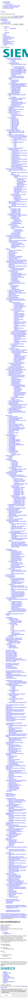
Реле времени (14, 278)
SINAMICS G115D (15, 212)
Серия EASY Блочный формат (16, 417)
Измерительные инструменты (18, 407)
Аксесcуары (11, 895)
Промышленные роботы (11, 472)
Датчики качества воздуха (20, 306)
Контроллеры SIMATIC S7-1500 (18, 70)
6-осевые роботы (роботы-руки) (16, 475)
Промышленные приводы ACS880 (17, 693)
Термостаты (14, 345)
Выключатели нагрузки (14, 744)
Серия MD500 (12, 449)
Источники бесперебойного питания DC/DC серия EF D (17, 592)
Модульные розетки (13, 749)
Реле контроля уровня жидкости (16, 761)
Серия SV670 (14, 464)
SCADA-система (10, 574)
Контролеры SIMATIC (14, 63)
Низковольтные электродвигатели (14, 680)
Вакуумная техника (13, 516)
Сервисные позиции (13, 149)
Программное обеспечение (15, 213)
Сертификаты (13, 28)
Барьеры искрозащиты (11, 597)
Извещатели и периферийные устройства (20, 355)
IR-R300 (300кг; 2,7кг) (19, 503)
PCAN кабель (9, 665)
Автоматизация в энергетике (12, 235)
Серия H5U (11, 433)
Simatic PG (13, 97)
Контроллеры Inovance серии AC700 (17, 420)
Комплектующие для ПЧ (14, 642)
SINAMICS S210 (15, 222)
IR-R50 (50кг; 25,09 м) (19, 492)
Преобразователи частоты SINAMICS (15, 168)
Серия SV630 (14, 461)
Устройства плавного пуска (15, 291)
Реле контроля (14, 279)
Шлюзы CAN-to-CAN (14, 878)
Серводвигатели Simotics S (17, 142)
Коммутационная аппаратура (18, 385)
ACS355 (13, 699)
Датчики (11, 517)
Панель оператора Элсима (17, 573)
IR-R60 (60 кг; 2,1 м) (19, 493)
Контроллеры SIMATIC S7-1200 (18, 69)
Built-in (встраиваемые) (16, 620)
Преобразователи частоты (12, 434)
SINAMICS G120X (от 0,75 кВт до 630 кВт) (20, 190)
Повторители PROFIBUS (12, 805)
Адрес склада (4, 987)
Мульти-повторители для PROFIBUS (17, 809)
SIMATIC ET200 (15, 80)
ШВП (10, 540)
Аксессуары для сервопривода (16, 471)
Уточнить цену (4, 930)
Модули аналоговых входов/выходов (17, 888)
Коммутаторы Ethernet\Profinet (13, 830)
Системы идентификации (15, 111)
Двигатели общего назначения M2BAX (18, 682)
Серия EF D (11, 584)
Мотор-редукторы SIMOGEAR (16, 148)
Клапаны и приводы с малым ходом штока (19, 316)
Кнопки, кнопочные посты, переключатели (15, 782)
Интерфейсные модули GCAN (13, 910)
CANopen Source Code (11, 678)
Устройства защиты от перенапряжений (16, 382)
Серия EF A (11, 577)
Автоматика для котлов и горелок (16, 366)
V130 (12, 628)
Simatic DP (13, 82)
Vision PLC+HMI (13, 623)
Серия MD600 (12, 436)
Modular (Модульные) (16, 622)
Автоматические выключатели (16, 262)
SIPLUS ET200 (14, 125)
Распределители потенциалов (15, 893)
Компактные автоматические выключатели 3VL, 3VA (15, 373)
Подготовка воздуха (13, 510)
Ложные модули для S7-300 (15, 865)
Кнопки (10, 758)
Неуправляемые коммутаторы (16, 831)
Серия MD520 (12, 437)
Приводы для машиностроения (16, 698)
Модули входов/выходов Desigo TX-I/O (19, 337)
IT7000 (10, 456)
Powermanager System (16, 405)
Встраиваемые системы (8, 41)
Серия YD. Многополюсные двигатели (15, 709)
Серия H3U (11, 431)
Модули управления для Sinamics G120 (21, 181)
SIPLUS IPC (14, 127)
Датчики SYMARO (15, 302)
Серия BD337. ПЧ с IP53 (11, 907)
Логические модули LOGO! (15, 59)
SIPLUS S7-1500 (15, 123)
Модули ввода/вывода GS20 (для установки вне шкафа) (16, 426)
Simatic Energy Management (17, 76)
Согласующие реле (15, 281)
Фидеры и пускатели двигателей (16, 290)
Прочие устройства (18, 362)
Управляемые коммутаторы (15, 833)
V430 (12, 625)
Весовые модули (12, 890)
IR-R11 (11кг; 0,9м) (18, 484)
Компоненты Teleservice (11, 839)
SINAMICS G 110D (15, 208)
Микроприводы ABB (14, 690)
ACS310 (13, 686)
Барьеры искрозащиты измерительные (16, 607)
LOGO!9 (13, 61)
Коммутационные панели (17, 554)
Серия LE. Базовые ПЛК (11, 899)
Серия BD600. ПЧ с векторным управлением (16, 906)
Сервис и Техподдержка (8, 37)
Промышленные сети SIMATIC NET (17, 98)
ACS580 (13, 689)
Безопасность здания (13, 348)
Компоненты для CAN (11, 873)
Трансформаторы (15, 289)
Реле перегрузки (15, 280)
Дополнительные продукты (20, 330)
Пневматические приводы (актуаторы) (18, 515)
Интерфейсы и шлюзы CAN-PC (13, 674)
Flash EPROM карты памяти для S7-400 (18, 857)
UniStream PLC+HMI (13, 619)
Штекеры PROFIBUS (11, 798)
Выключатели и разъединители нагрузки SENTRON (16, 401)
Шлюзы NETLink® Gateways (12, 834)
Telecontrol (13, 75)
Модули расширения (16, 552)
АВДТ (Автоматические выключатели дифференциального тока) (18, 738)
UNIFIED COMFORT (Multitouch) (19, 86)
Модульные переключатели (15, 748)
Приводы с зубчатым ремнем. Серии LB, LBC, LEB (18, 527)
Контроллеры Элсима (16, 569)
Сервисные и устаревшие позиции (17, 363)
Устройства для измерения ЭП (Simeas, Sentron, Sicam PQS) (18, 241)
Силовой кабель (18, 229)
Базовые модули (12, 894)
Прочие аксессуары (15, 454)
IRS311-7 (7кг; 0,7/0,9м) (19, 479)
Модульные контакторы (14, 759)
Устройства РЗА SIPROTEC (15, 236)
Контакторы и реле (13, 270)
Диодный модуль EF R (16, 583)
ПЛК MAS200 (9, 793)
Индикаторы (12, 757)
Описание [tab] (5, 932)
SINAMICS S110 (15, 217)
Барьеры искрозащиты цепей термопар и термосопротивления (19, 609)
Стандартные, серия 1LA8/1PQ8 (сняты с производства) (18, 164)
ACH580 (13, 697)
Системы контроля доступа (17, 351)
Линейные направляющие (12, 520)
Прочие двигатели (15, 157)
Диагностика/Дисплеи (11, 667)
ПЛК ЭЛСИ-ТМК (13, 561)
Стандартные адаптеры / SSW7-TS (17, 849)
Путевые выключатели (14, 787)
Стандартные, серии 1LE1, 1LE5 (16, 131)
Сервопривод (9, 459)
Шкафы (8, 614)
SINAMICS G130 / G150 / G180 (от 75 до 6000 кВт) (18, 195)
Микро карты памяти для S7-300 (16, 856)
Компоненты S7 (9, 853)
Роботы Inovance (7, 42)
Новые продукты (7, 972)
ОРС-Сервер (9, 838)
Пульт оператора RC (10, 657)
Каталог (5, 34)
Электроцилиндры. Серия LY (18, 531)
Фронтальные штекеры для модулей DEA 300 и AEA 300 (17, 868)
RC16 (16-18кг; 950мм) (11, 653)
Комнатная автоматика (19, 335)
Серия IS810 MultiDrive (16, 466)
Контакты (5, 40)
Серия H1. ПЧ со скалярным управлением (16, 905)
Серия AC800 (12, 421)
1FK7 (15, 144)
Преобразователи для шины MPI (16, 881)
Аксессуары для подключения (16, 518)
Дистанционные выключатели (18, 390)
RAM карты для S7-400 (14, 859)
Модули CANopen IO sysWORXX (14, 670)
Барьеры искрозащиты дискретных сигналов (16, 602)
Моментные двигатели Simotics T (19, 137)
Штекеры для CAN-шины (15, 877)
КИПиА (8, 249)
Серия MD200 (12, 445)
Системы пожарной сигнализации (19, 352)
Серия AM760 (12, 422)
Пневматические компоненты (13, 509)
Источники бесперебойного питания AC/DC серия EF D (17, 595)
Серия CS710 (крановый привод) (16, 444)
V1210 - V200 (14, 624)
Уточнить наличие (5, 927)
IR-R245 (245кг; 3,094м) (19, 501)
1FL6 (15, 145)
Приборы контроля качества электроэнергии (17, 245)
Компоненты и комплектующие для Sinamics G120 (21, 184)
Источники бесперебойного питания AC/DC (17, 580)
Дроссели (13, 287)
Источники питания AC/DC (17, 578)
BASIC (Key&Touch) (16, 87)
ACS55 (13, 692)
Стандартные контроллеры (17, 343)
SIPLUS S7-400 (14, 121)
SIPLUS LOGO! (15, 118)
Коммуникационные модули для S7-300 (18, 866)
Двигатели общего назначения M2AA (17, 681)
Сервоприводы (12, 645)
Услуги (5, 35)
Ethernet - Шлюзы (13, 836)
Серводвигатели (12, 467)
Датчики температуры (19, 303)
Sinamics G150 (17, 197)
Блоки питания (14, 285)
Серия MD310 (12, 448)
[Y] (21, 16)
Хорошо (6, 995)
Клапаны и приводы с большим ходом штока (19, 314)
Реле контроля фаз (13, 763)
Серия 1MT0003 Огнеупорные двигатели (15, 713)
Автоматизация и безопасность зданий (15, 298)
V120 (12, 629)
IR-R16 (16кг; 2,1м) (18, 488)
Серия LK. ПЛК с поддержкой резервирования (13, 901)
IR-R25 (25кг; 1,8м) (18, 490)
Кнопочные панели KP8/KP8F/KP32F (15, 90)
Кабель (13, 228)
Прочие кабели (17, 231)
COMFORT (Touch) (15, 88)
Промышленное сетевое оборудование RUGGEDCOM (18, 102)
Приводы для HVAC (13, 695)
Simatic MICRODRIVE (16, 223)
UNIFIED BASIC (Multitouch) (18, 84)
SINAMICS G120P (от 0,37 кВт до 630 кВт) (20, 187)
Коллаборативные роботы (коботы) (17, 504)
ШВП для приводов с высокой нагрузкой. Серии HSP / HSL (18, 542)
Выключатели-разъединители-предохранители (16, 732)
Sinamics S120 (17, 219)
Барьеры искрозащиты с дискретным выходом (17, 604)
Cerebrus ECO (17, 360)
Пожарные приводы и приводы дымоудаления (19, 358)
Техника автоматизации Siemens (13, 58)
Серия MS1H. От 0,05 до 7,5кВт (18, 469)
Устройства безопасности (17, 269)
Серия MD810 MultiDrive (14, 441)
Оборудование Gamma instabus (18, 331)
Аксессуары (9, 791)
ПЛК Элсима (12, 568)
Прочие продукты (15, 105)
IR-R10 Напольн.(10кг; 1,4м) (20, 483)
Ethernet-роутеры (12, 840)
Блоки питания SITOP (14, 93)
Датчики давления (13, 252)
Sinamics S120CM (18, 221)
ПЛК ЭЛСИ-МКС (13, 550)
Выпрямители (14, 286)
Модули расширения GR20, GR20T (17, 427)
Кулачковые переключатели (15, 785)
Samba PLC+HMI (13, 635)
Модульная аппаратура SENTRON (17, 375)
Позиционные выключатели (18, 268)
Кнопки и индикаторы (14, 295)
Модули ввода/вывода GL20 (15, 424)
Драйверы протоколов (16, 558)
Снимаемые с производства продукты (17, 259)
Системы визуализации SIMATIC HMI (18, 83)
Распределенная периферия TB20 (13, 884)
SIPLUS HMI (14, 126)
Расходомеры (12, 253)
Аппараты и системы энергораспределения (16, 369)
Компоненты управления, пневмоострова (15, 513)
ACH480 (13, 696)
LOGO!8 (13, 60)
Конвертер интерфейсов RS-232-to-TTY (18, 883)
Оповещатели (17, 353)
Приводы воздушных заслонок (18, 332)
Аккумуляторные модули (17, 596)
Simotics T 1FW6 (18, 138)
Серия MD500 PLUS (13, 450)
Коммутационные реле (19, 393)
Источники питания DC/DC (17, 582)
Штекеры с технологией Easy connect (17, 800)
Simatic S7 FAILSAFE (16, 73)
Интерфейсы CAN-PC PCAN (13, 663)
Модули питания (15, 555)
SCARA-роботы (12, 473)
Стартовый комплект (13, 896)
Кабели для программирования (16, 828)
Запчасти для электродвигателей (16, 134)
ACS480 (13, 687)
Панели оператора (15, 233)
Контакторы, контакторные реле (18, 274)
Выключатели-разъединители (15, 730)
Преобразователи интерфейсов (13, 879)
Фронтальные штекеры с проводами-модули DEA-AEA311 (17, 870)
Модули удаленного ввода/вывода (14, 637)
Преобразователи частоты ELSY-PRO (14, 613)
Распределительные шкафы (15, 410)
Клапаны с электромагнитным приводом (18, 319)
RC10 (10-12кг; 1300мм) (11, 652)
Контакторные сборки (16, 273)
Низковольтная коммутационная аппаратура (16, 261)
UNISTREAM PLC (13, 618)
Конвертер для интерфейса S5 (16, 882)
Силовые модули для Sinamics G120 (22, 179)
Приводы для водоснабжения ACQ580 (18, 702)
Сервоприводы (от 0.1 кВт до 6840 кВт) (18, 214)
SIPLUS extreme (12, 117)
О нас (5, 28)
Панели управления (18, 359)
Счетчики (11, 889)
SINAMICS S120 (15, 218)
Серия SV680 (14, 465)
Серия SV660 (14, 462)
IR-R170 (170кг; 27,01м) (19, 499)
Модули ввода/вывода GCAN (13, 911)
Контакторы (11, 775)
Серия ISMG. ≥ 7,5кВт (16, 470)
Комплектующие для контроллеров (14, 639)
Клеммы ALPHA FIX (14, 409)
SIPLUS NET (14, 128)
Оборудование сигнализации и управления (16, 780)
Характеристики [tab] (7, 933)
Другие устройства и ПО (12, 668)
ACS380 (13, 701)
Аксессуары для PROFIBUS (12, 825)
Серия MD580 (12, 442)
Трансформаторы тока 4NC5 (15, 408)
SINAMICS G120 (15, 174)
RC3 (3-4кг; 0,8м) (10, 650)
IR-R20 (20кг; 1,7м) (18, 489)
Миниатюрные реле (13, 786)
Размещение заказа (7, 38)
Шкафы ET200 (14, 81)
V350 (12, 627)
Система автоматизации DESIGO (19, 334)
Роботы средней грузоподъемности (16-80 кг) (18, 486)
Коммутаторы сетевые (16, 560)
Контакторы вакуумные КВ (15, 776)
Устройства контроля (16, 383)
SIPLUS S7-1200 (15, 122)
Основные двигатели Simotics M (18, 139)
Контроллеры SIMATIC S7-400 (18, 72)
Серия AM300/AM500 (14, 419)
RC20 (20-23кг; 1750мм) (11, 654)
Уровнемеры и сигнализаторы (16, 256)
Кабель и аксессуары (13, 647)
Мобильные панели (16, 92)
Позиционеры (12, 255)
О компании (6, 26)
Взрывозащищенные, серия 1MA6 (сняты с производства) (19, 167)
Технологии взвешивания (15, 257)
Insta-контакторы (18, 388)
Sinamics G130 (17, 196)
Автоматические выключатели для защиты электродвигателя (17, 771)
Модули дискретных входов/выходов (17, 887)
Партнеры (6, 32)
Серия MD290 (12, 447)
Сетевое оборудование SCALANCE (16, 100)
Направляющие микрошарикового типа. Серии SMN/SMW (19, 539)
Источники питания (10, 575)
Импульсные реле (13, 755)
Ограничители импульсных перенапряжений (15, 751)
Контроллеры (9, 415)
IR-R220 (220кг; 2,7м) (19, 500)
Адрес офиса (24, 986)
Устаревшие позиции (13, 297)
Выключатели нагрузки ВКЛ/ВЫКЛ (19, 387)
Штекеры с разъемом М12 (15, 804)
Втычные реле (14, 272)
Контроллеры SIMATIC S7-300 (18, 71)
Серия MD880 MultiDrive (14, 443)
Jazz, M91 (11, 636)
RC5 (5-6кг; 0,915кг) (10, 651)
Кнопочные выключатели (20, 392)
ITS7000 (11, 458)
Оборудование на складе (16, 17)
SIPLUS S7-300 (14, 120)
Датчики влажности (18, 304)
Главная (5, 971)
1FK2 (15, 143)
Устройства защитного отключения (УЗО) (16, 379)
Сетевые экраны (12, 832)
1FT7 (15, 146)
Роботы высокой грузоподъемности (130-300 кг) (18, 496)
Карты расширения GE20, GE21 (16, 428)
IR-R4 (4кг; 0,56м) (18, 478)
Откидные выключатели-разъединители (18, 734)
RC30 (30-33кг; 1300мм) (11, 656)
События (5, 974)
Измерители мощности (16, 242)
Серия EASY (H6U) (13, 416)
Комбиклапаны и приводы (20, 321)
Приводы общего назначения (15, 685)
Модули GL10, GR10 (13, 432)
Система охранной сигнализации (19, 349)
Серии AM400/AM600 (14, 430)
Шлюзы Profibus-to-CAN (14, 875)
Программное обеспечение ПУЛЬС (14, 658)
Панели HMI (9, 902)
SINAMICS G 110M (16, 210)
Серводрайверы (12, 460)
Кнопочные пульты (13, 783)
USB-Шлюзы (12, 837)
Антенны (11, 845)
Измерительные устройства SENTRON (18, 404)
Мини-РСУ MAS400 (10, 794)
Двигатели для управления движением (18, 135)
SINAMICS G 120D (15, 211)
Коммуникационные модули (18, 556)
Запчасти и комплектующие (17, 227)
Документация (6, 36)
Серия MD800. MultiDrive (15, 439)
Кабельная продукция (16, 104)
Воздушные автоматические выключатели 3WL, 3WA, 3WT (16, 371)
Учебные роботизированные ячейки (17, 507)
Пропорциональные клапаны (15, 511)
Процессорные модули (19, 66)
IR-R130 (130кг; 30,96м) (19, 498)
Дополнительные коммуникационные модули (17, 633)
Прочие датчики (18, 308)
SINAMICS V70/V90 (16, 216)
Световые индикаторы (19, 394)
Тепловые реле (12, 778)
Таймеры (16, 396)
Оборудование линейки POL (15, 368)
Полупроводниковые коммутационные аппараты (17, 276)
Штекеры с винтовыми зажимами (16, 799)
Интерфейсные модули (14, 885)
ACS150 (13, 691)
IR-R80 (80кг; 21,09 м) (19, 494)
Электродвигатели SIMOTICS (13, 129)
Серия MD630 (12, 438)
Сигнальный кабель (18, 230)
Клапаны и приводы (16, 309)
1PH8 (15, 140)
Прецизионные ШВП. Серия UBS (19, 544)
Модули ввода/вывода (19, 67)
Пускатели (11, 777)
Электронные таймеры (14, 764)
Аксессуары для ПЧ (13, 452)
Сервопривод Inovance (8, 43)
